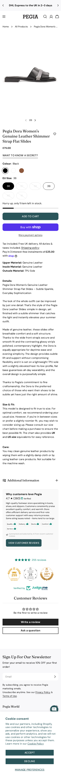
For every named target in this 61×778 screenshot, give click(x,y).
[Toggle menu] (4, 16)
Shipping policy (30, 247)
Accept (30, 752)
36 (8, 186)
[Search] (45, 16)
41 (24, 196)
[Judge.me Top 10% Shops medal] (47, 574)
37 (23, 187)
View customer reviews (23, 542)
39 (48, 186)
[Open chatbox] (54, 709)
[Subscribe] (55, 676)
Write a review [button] (30, 622)
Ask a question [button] (30, 630)
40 (10, 196)
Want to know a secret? (20, 155)
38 (37, 187)
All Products (21, 26)
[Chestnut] (21, 170)
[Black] (5, 170)
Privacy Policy (42, 692)
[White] (13, 170)
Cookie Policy (35, 743)
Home (6, 26)
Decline (29, 761)
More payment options (30, 235)
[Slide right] (35, 120)
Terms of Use (10, 696)
